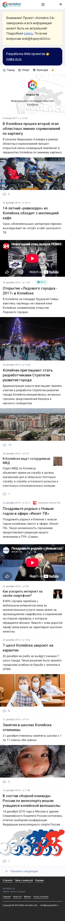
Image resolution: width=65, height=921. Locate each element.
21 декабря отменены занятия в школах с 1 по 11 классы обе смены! (32, 738)
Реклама (39, 880)
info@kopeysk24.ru (49, 905)
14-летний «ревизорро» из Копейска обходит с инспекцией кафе (31, 213)
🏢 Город (9, 70)
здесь (28, 33)
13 (9, 445)
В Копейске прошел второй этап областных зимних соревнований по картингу (31, 129)
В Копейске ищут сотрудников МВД (26, 461)
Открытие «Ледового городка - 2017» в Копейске (30, 290)
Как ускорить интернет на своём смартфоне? (22, 593)
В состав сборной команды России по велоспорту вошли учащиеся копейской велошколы (31, 801)
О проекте (8, 880)
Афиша (27, 896)
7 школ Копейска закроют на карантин (28, 647)
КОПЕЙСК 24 (9, 889)
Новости (17, 896)
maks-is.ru (13, 59)
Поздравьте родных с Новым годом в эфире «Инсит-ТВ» (28, 511)
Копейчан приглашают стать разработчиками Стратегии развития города (28, 375)
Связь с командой (24, 880)
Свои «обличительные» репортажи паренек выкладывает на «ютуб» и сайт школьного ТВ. (32, 228)
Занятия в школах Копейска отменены (27, 727)
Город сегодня (40, 896)
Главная (7, 896)
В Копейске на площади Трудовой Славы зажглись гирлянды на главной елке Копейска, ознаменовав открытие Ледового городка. (30, 305)
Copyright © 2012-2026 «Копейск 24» (20, 905)
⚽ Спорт (23, 70)
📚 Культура (40, 70)
